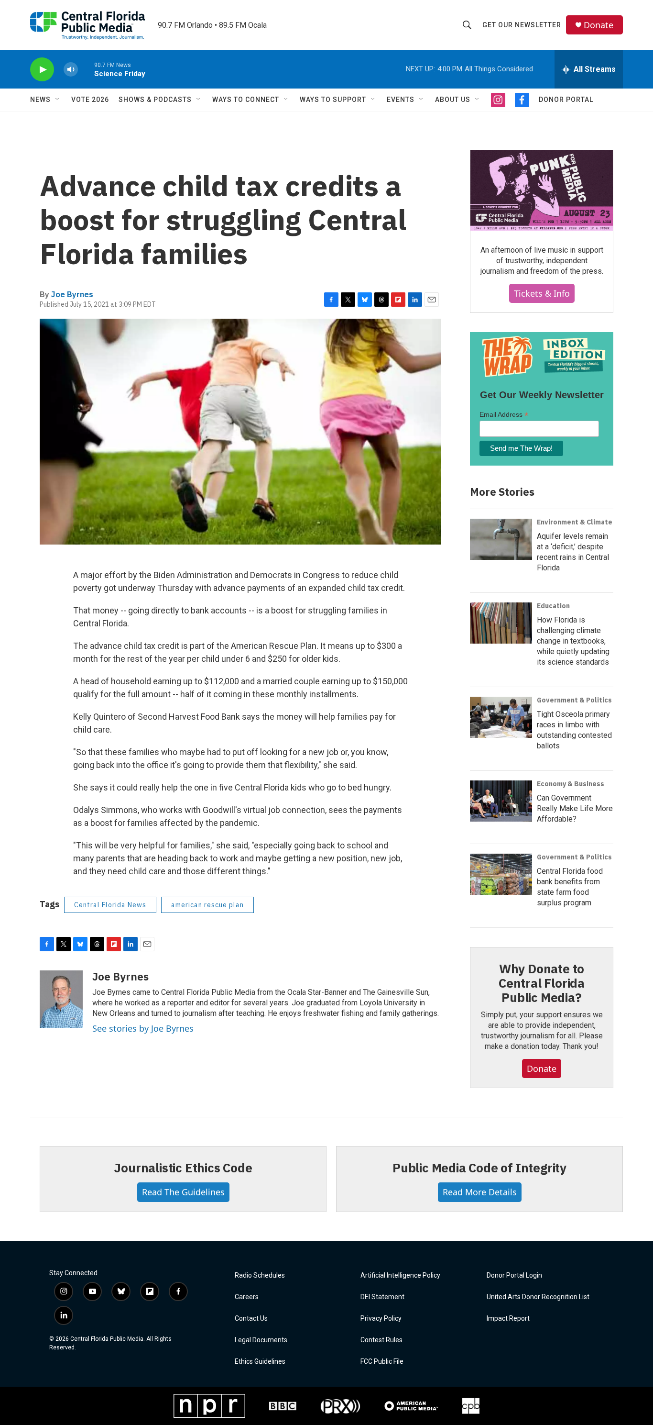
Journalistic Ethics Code (183, 1167)
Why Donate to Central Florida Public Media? (542, 982)
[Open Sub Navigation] (58, 99)
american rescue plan (207, 905)
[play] (42, 69)
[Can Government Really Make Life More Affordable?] (501, 801)
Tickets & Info (542, 293)
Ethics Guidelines (260, 1361)
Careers (247, 1297)
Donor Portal (566, 99)
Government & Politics (574, 700)
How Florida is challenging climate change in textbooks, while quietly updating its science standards (573, 641)
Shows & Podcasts (155, 99)
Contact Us (251, 1318)
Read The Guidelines (183, 1192)
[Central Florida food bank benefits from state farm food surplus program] (501, 874)
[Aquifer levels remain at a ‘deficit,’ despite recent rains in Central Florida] (501, 539)
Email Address (503, 414)
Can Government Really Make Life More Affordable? (575, 808)
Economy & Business (570, 783)
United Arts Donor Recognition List (538, 1297)
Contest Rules (381, 1340)
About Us (452, 99)
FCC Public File (381, 1361)
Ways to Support (333, 99)
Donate (598, 25)
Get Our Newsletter (521, 25)
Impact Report (508, 1318)
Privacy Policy (381, 1318)
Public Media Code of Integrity (479, 1167)
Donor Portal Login (514, 1275)
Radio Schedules (260, 1275)
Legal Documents (261, 1340)
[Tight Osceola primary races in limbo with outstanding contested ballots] (501, 717)
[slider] (86, 69)
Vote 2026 (90, 99)
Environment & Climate (574, 522)
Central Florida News (110, 905)
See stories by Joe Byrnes (143, 1028)
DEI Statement (382, 1297)
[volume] (71, 69)
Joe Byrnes (72, 294)
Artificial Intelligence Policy (400, 1275)
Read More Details (480, 1192)
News (40, 99)
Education (553, 605)
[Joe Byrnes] (61, 999)
